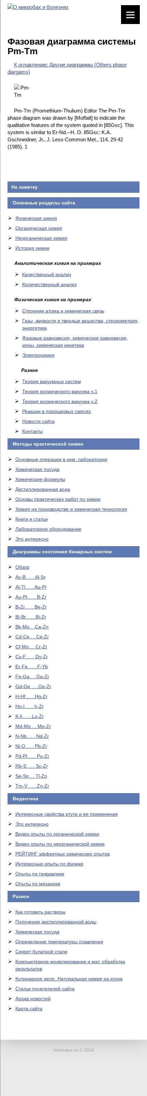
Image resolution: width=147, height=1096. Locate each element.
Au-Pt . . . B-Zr (30, 597)
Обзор (22, 567)
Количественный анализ (49, 284)
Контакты (32, 431)
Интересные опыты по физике (49, 864)
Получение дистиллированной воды (55, 921)
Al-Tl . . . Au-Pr (31, 587)
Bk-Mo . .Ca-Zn (32, 626)
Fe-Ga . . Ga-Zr (32, 676)
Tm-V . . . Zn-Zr (32, 786)
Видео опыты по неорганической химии (60, 844)
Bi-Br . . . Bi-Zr (30, 617)
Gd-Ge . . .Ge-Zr (33, 686)
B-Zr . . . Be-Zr (31, 607)
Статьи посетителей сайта (45, 988)
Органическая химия (38, 228)
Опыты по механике (38, 883)
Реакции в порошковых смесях (56, 411)
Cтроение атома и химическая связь (63, 311)
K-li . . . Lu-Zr (29, 716)
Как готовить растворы (40, 912)
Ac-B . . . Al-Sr (30, 577)
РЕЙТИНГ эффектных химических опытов (62, 854)
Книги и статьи (31, 519)
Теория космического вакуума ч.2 (59, 401)
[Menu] (130, 14)
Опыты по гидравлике (39, 873)
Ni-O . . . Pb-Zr (31, 746)
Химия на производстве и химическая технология (71, 509)
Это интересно (32, 539)
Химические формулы (40, 479)
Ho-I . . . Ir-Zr (29, 706)
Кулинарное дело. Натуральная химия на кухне (69, 978)
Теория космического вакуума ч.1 (59, 391)
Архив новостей (33, 998)
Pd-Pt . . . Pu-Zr (32, 756)
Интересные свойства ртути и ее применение (66, 814)
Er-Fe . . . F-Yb (31, 666)
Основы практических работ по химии (58, 499)
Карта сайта (28, 1008)
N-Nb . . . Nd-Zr (32, 736)
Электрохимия (38, 355)
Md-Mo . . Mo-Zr (33, 726)
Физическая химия (36, 218)
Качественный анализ (46, 274)
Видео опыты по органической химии (57, 834)
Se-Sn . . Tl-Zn (31, 776)
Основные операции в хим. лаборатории (61, 459)
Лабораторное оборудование (48, 529)
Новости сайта (38, 421)
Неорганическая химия (41, 238)
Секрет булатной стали (41, 951)
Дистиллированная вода (42, 489)
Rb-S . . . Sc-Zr (31, 766)
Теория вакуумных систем (51, 381)
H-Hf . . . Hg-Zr (31, 696)
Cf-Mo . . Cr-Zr (31, 646)
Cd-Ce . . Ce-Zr (32, 636)
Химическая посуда (37, 469)
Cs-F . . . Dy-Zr (31, 656)
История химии (32, 248)
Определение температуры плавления (59, 941)
